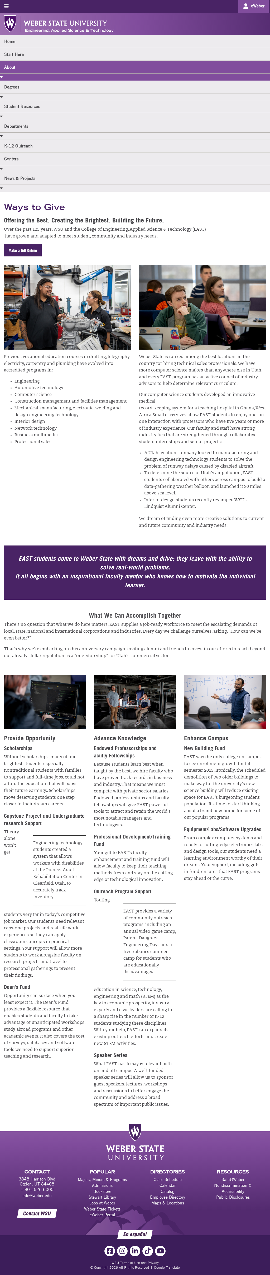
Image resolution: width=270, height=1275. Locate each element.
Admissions (102, 1185)
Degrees (11, 87)
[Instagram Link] (122, 1251)
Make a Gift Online (23, 250)
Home (9, 41)
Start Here (14, 54)
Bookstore (102, 1191)
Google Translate (167, 1267)
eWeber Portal (102, 1214)
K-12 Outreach (18, 145)
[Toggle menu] (6, 6)
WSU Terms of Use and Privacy (135, 1263)
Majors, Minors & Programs (102, 1179)
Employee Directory (167, 1197)
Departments (16, 126)
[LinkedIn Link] (135, 1251)
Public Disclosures (233, 1197)
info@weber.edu (37, 1195)
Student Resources (22, 106)
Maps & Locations (167, 1202)
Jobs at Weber (102, 1202)
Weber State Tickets (102, 1209)
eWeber (257, 5)
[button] (1, 77)
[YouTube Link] (160, 1251)
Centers (11, 158)
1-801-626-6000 (37, 1189)
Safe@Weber (232, 1179)
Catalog (167, 1191)
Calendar (168, 1185)
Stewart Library (102, 1197)
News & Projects (20, 178)
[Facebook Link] (109, 1251)
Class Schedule (168, 1179)
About (10, 67)
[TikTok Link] (147, 1251)
